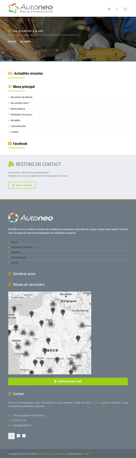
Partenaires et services (21, 114)
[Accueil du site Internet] (30, 8)
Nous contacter (23, 185)
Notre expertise (17, 108)
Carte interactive (18, 126)
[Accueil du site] (30, 217)
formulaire (96, 402)
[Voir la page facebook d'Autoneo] (11, 436)
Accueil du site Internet (21, 97)
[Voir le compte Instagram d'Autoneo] (18, 436)
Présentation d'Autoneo (21, 247)
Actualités (15, 120)
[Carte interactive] (68, 333)
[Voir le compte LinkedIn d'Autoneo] (24, 436)
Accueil (12, 41)
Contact (14, 132)
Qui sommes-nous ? (20, 103)
